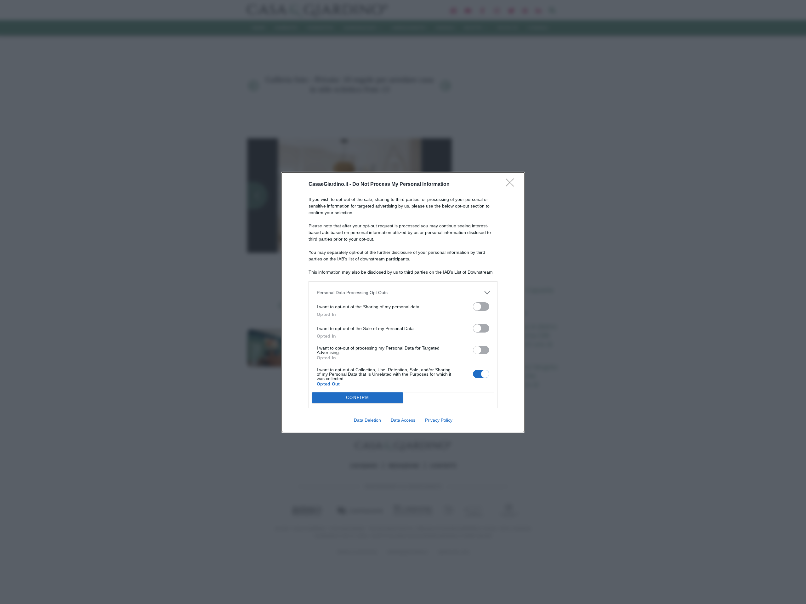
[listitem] (403, 292)
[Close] (512, 185)
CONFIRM (357, 397)
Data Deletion (367, 420)
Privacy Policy (438, 420)
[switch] (481, 306)
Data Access (403, 420)
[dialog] (403, 302)
